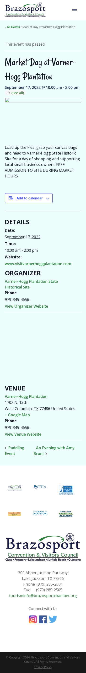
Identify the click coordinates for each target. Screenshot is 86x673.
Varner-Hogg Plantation (26, 396)
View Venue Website (23, 434)
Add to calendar (29, 198)
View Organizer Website (26, 306)
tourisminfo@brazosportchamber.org (43, 595)
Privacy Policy (43, 667)
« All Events (12, 27)
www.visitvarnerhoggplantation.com (38, 263)
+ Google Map (17, 414)
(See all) (17, 93)
